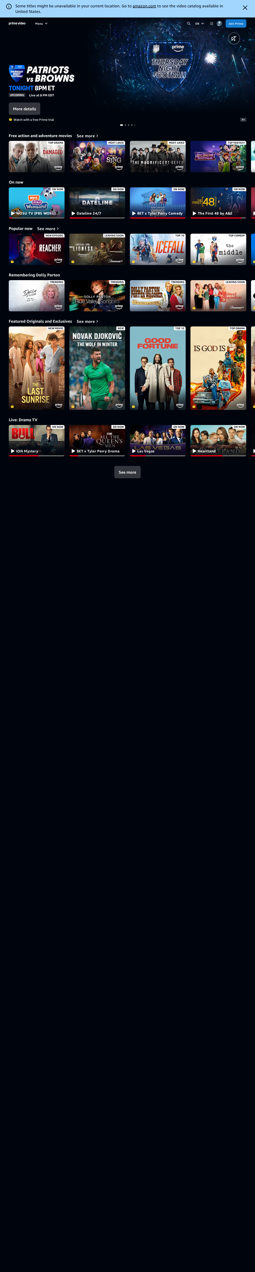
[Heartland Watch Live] (218, 440)
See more (127, 472)
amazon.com (144, 6)
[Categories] (212, 23)
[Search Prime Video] (189, 23)
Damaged (37, 156)
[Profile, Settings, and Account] (219, 23)
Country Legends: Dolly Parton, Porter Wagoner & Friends (158, 296)
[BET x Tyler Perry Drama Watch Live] (97, 440)
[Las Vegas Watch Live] (158, 440)
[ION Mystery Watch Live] (37, 440)
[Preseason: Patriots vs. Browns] (170, 65)
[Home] (17, 23)
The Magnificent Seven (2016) (158, 156)
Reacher (37, 249)
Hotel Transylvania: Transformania (218, 156)
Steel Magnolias (218, 296)
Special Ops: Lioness (97, 249)
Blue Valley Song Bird (97, 296)
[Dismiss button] (245, 7)
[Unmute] (234, 38)
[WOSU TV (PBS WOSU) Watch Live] (37, 203)
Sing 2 (97, 156)
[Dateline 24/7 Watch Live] (97, 203)
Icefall (158, 249)
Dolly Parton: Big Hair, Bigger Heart (37, 296)
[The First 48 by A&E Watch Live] (218, 203)
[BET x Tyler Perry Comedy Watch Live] (158, 203)
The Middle (218, 249)
